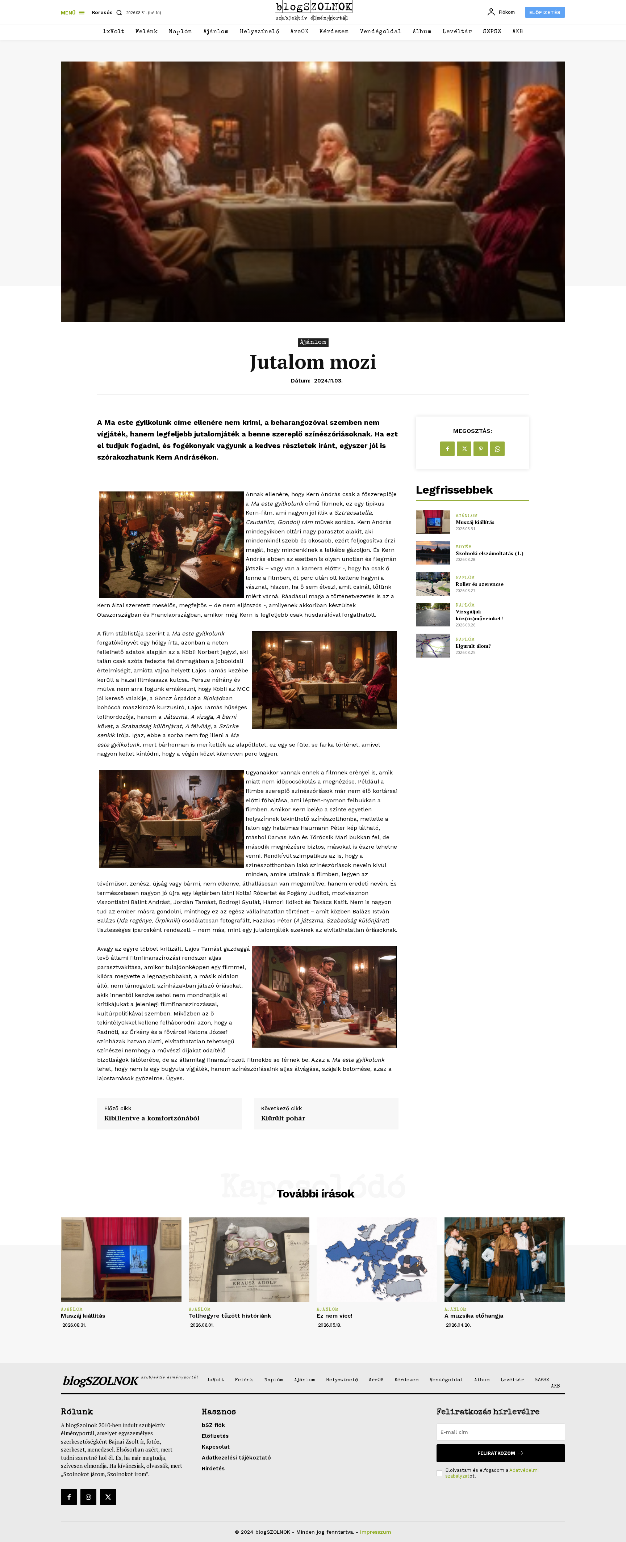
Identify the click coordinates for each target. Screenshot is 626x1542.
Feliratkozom (496, 1453)
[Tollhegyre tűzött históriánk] (249, 1259)
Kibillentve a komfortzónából (151, 1118)
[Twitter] (464, 449)
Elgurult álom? (473, 645)
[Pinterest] (480, 449)
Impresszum (375, 1532)
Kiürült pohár (283, 1118)
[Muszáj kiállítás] (433, 521)
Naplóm (465, 578)
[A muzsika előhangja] (505, 1259)
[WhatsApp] (497, 449)
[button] (108, 12)
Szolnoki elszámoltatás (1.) (489, 553)
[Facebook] (447, 449)
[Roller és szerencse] (433, 583)
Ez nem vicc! (334, 1315)
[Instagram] (88, 1497)
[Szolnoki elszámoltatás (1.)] (433, 553)
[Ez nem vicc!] (377, 1259)
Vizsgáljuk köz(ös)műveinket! (479, 615)
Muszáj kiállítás (475, 522)
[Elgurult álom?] (433, 645)
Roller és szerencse (480, 583)
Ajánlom (313, 342)
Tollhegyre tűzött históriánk (230, 1315)
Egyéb (464, 547)
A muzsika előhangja (474, 1315)
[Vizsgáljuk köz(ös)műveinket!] (433, 614)
